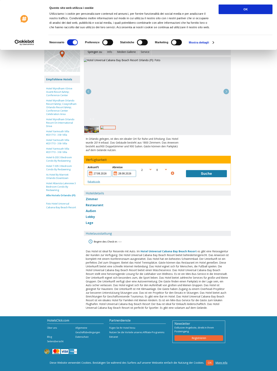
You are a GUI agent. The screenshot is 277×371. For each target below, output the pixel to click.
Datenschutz (82, 336)
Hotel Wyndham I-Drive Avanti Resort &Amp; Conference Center (59, 92)
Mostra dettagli (199, 42)
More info (221, 362)
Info (109, 52)
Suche (206, 174)
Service (145, 52)
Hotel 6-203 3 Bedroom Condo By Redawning (59, 159)
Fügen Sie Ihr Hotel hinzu (122, 327)
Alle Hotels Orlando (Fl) (60, 195)
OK (245, 9)
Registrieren (199, 338)
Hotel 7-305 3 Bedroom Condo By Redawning (59, 167)
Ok (210, 362)
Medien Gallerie (126, 52)
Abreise (117, 167)
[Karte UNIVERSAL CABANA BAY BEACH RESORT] (62, 54)
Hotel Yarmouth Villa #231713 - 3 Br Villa (57, 133)
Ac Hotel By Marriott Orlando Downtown (57, 176)
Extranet (113, 336)
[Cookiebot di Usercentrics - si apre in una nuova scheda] (24, 42)
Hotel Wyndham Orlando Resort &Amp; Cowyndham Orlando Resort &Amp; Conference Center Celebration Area (61, 107)
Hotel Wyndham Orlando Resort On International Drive (60, 123)
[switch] (107, 42)
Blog (49, 336)
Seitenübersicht (55, 341)
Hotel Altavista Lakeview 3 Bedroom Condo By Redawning (61, 187)
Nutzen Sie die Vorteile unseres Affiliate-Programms (136, 332)
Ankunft (93, 167)
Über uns (52, 327)
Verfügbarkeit (96, 160)
